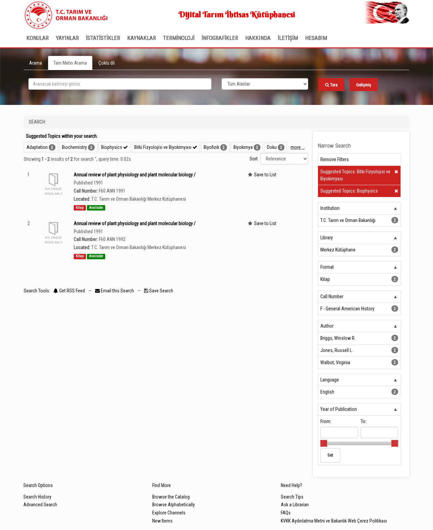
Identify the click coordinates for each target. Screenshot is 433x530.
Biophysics (112, 147)
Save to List (265, 174)
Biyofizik (211, 147)
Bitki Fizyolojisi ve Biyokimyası (163, 147)
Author (327, 326)
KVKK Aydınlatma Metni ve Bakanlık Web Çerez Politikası (334, 521)
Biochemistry (74, 147)
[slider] (323, 443)
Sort (254, 158)
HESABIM (316, 38)
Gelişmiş (363, 84)
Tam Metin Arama (70, 63)
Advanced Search (40, 504)
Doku (272, 147)
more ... (298, 147)
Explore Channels (168, 512)
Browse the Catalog (171, 497)
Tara (333, 84)
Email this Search (117, 290)
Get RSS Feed (71, 290)
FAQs (286, 512)
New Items (162, 521)
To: (363, 421)
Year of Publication (338, 409)
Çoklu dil (106, 63)
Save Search (160, 290)
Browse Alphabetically (173, 504)
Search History (37, 497)
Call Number (331, 296)
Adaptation (37, 147)
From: (325, 421)
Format (327, 267)
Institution (330, 208)
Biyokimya (243, 147)
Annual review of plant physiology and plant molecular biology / (135, 174)
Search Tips (292, 497)
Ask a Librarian (295, 504)
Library (326, 237)
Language (329, 379)
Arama (35, 63)
